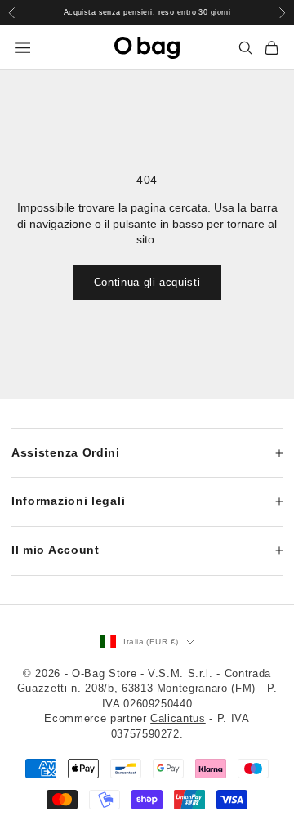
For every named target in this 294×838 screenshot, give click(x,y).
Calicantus (178, 718)
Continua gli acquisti (147, 282)
